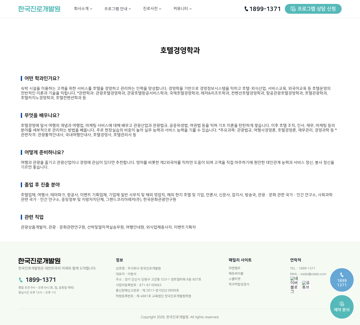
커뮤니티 (180, 9)
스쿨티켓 (234, 279)
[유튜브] (307, 285)
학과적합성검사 (239, 284)
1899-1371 (265, 9)
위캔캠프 (234, 268)
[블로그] (295, 285)
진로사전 (150, 9)
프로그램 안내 (115, 9)
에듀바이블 (236, 273)
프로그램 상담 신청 (317, 9)
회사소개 (81, 9)
